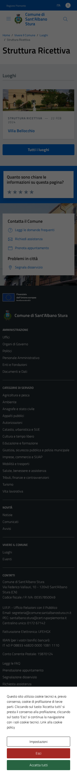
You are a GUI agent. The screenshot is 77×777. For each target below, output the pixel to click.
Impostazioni (38, 741)
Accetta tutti (39, 765)
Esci (38, 753)
